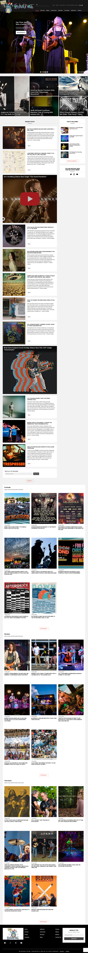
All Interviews (43, 921)
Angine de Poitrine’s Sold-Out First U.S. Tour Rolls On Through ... (13, 113)
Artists (26, 934)
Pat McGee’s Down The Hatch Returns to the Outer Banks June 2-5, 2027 (43, 617)
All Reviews (43, 775)
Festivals (66, 10)
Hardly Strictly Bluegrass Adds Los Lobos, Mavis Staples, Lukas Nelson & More (43, 572)
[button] (40, 72)
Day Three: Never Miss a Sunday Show (23, 23)
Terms (67, 951)
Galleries (73, 10)
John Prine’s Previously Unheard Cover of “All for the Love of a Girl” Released (40, 154)
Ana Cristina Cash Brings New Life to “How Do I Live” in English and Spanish (70, 821)
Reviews (60, 10)
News (47, 10)
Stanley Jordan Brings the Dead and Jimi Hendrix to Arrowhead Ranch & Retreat (16, 674)
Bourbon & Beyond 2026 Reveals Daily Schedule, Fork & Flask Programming (69, 572)
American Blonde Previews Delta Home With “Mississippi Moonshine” (42, 92)
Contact (57, 5)
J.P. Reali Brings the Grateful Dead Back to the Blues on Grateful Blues (16, 910)
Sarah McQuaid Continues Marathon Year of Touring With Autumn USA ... (41, 112)
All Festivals (43, 628)
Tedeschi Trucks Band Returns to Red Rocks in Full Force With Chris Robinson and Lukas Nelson (70, 720)
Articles (42, 10)
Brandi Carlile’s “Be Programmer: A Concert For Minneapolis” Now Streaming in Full (39, 423)
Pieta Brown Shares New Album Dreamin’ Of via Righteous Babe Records (41, 252)
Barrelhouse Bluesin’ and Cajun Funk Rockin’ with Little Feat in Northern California (15, 720)
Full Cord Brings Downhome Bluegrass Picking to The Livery (69, 674)
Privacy (62, 951)
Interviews (54, 10)
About (54, 5)
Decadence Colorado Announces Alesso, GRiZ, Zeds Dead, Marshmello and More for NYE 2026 (70, 528)
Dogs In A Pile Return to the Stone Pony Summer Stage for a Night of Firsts (16, 763)
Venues (57, 929)
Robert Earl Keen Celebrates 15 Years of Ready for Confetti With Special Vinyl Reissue (41, 276)
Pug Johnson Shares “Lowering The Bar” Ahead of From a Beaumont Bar (40, 325)
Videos (79, 10)
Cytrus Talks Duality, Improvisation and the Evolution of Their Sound (16, 821)
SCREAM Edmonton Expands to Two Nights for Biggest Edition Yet (43, 527)
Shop (41, 937)
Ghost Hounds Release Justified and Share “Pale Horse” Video (72, 113)
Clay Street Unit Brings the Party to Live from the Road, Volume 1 (43, 763)
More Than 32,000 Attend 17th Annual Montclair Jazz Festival (15, 527)
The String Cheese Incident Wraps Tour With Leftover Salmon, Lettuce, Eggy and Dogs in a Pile (16, 573)
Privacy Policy (62, 5)
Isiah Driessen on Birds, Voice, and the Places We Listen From (69, 865)
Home (37, 10)
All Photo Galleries (72, 161)
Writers (57, 934)
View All (29, 480)
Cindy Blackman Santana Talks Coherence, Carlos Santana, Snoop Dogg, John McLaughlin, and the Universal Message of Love (16, 867)
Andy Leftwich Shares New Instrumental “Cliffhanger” (70, 93)
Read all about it (21, 32)
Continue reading (36, 140)
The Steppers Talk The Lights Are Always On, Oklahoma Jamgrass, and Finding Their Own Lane (43, 866)
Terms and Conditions (70, 5)
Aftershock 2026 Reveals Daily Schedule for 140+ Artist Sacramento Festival (16, 617)
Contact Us (58, 937)
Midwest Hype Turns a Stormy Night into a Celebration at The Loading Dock (43, 674)
